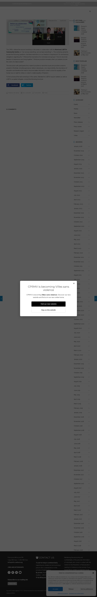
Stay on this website (48, 310)
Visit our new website (48, 304)
